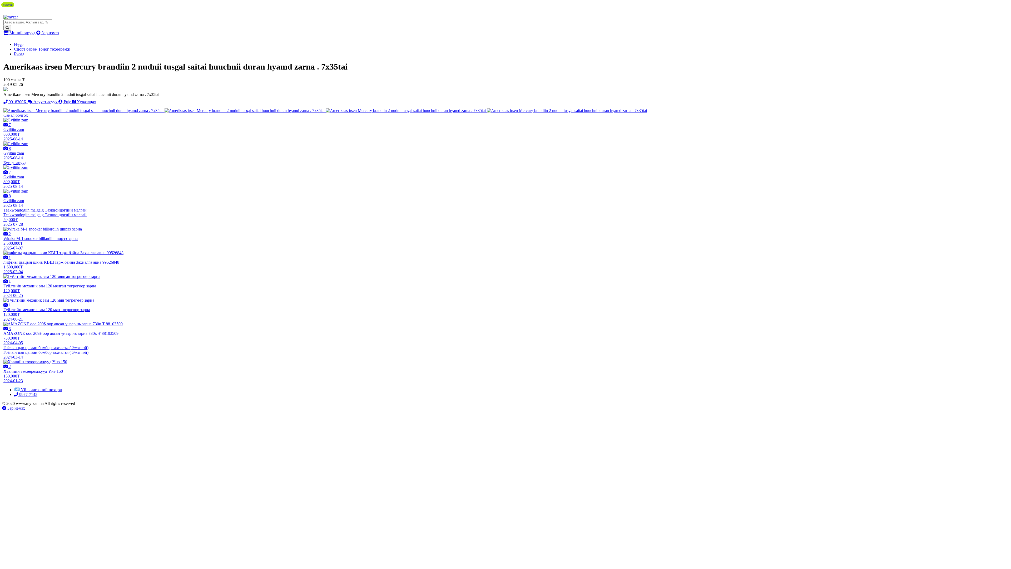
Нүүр (18, 44)
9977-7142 (27, 394)
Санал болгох (15, 115)
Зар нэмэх (50, 33)
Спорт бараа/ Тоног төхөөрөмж (42, 49)
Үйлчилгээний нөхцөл (41, 389)
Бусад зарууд (14, 162)
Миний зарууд (22, 33)
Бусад (19, 54)
